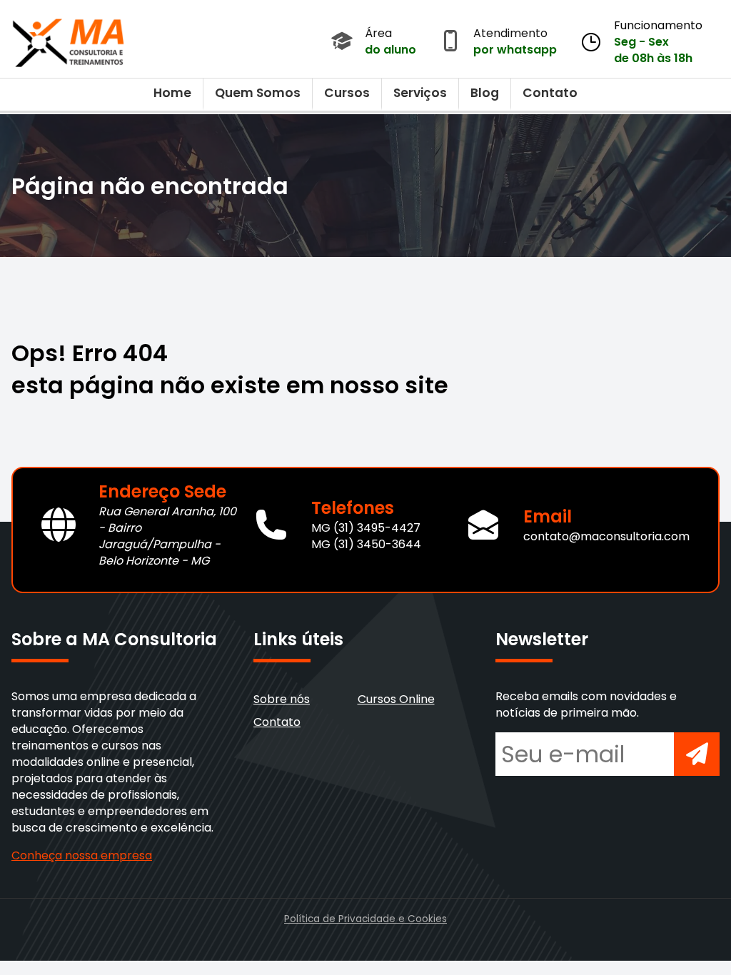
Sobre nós (281, 699)
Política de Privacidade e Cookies (365, 919)
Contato (550, 92)
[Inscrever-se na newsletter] (697, 754)
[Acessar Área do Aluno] (342, 42)
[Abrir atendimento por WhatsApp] (450, 42)
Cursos (347, 92)
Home (172, 92)
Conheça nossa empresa (81, 855)
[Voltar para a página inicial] (68, 39)
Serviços (420, 92)
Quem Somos (258, 92)
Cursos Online (396, 699)
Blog (484, 92)
